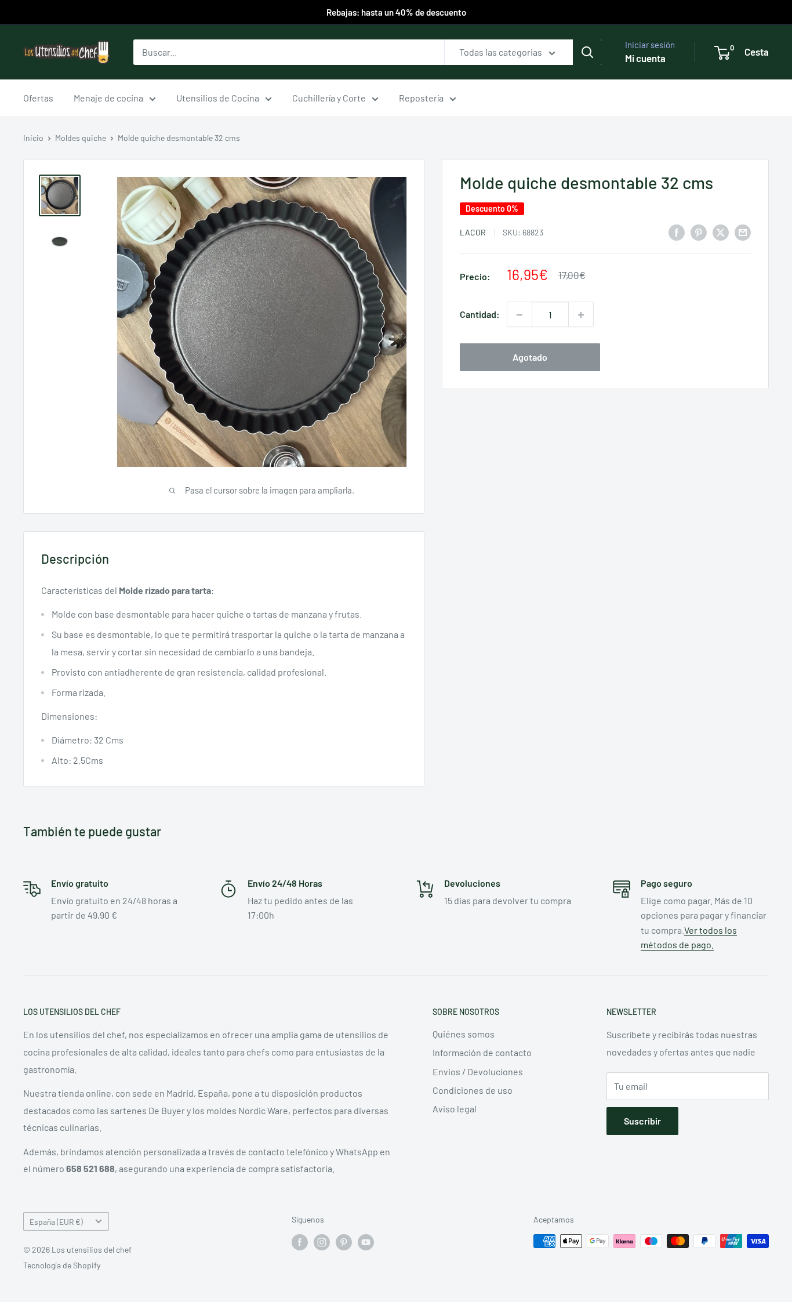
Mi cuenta (645, 58)
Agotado (530, 357)
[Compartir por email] (743, 232)
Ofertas (38, 97)
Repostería (421, 97)
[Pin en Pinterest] (699, 232)
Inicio (33, 138)
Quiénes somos (464, 1033)
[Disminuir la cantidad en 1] (519, 315)
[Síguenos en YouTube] (366, 1242)
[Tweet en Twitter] (721, 232)
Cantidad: (480, 314)
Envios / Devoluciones (478, 1071)
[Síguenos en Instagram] (322, 1242)
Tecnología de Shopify (61, 1265)
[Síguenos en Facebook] (300, 1242)
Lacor (473, 232)
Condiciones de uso (473, 1090)
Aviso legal (455, 1108)
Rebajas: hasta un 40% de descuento (396, 12)
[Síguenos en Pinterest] (344, 1242)
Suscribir (642, 1120)
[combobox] (288, 52)
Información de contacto (482, 1052)
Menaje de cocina (108, 97)
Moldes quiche (80, 138)
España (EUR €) (56, 1222)
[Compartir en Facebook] (677, 232)
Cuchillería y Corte (329, 97)
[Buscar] (587, 52)
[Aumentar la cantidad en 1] (581, 315)
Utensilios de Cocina (217, 97)
